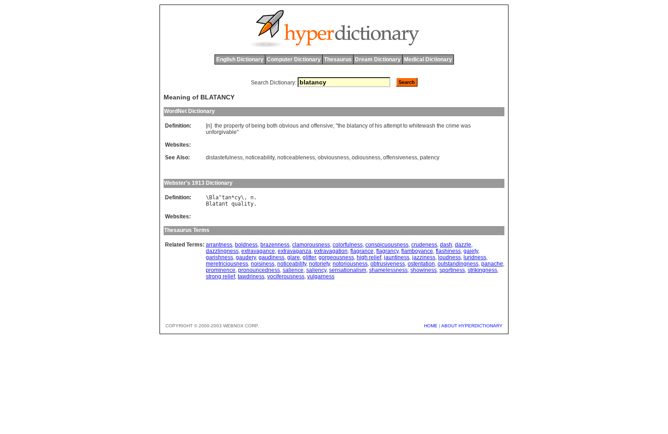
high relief (369, 257)
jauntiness (396, 257)
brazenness (274, 245)
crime (452, 126)
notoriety (319, 264)
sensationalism (347, 270)
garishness (219, 257)
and (304, 126)
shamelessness (388, 270)
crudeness (424, 245)
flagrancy (387, 251)
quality (242, 204)
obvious (289, 126)
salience (293, 270)
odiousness (366, 157)
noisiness (262, 264)
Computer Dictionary (294, 59)
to (405, 126)
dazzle (463, 245)
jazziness (423, 257)
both (272, 126)
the (218, 126)
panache (492, 264)
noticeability (259, 157)
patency (429, 157)
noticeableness (296, 157)
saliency (316, 270)
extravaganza (294, 251)
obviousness (333, 157)
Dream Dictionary (378, 59)
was (466, 126)
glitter (309, 257)
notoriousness (350, 264)
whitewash (422, 126)
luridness (475, 257)
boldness (246, 245)
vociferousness (285, 276)
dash (446, 245)
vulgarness (320, 276)
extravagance (258, 251)
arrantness (219, 245)
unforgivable (221, 132)
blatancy (357, 126)
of (247, 126)
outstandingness (458, 264)
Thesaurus (338, 59)
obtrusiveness (387, 264)
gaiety (471, 251)
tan (226, 197)
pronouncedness (259, 270)
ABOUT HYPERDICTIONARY (472, 325)
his (378, 126)
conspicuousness (387, 245)
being (258, 126)
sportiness (452, 270)
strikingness (482, 270)
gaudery (246, 257)
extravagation (331, 251)
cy (237, 197)
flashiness (448, 251)
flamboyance (417, 251)
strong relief (220, 276)
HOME (431, 325)
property (234, 126)
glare (293, 257)
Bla (214, 197)
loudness (449, 257)
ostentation (421, 264)
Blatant (217, 204)
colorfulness (348, 245)
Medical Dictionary (428, 59)
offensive (322, 126)
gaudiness (271, 257)
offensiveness (400, 157)
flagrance (362, 251)
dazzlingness (222, 251)
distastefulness (224, 157)
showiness (423, 270)
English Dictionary (240, 59)
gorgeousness (336, 257)
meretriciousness (227, 264)
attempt (393, 126)
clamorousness (311, 245)
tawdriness (251, 276)
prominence (220, 270)
